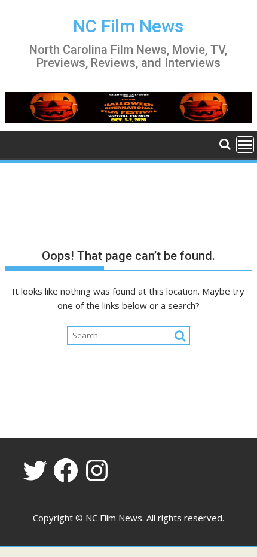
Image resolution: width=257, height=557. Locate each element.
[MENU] (245, 144)
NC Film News (128, 26)
